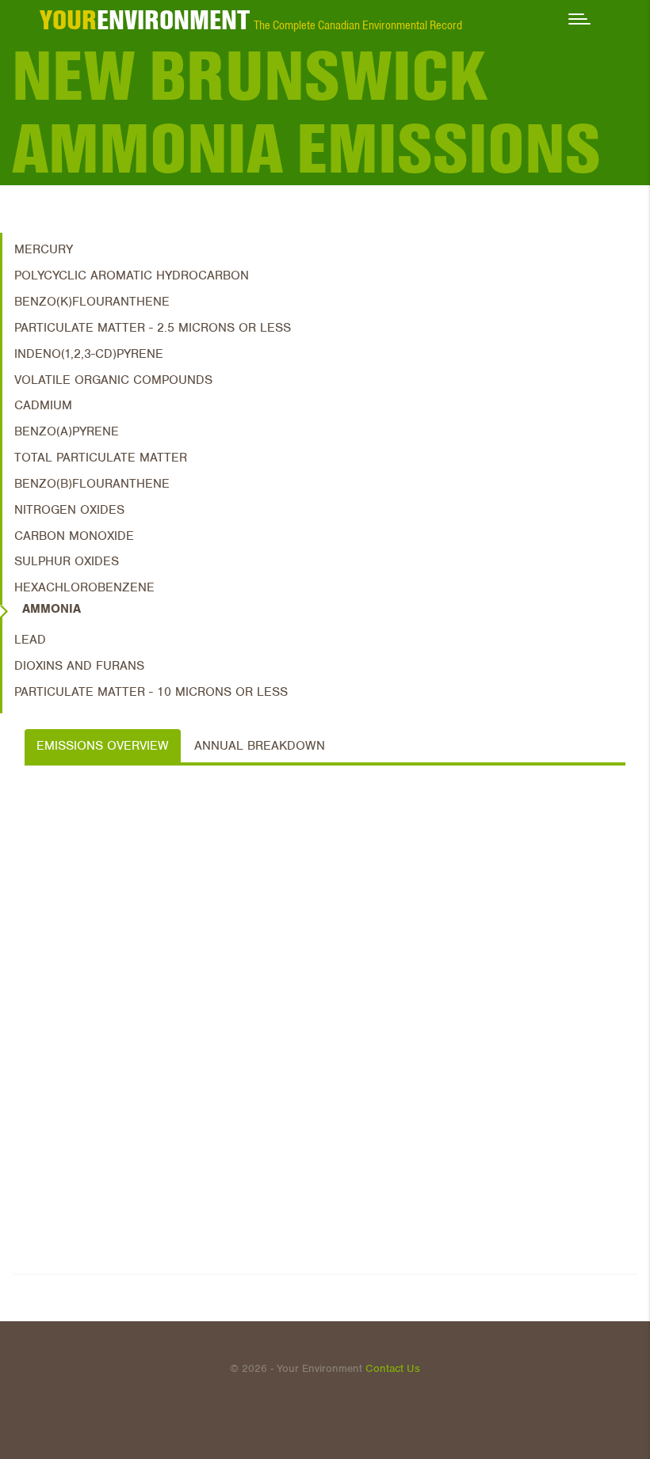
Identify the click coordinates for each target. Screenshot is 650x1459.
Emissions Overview (102, 746)
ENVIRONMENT (145, 19)
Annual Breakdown (259, 746)
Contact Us (392, 1368)
